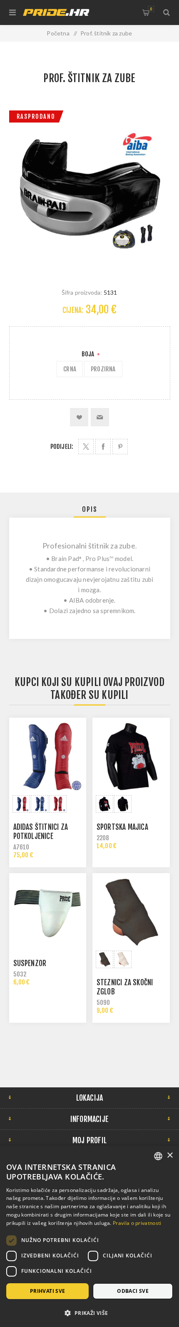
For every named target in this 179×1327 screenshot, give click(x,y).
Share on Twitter (86, 446)
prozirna (103, 369)
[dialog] (89, 1236)
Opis (89, 509)
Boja (89, 354)
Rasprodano (36, 116)
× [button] (170, 1155)
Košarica (151, 9)
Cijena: (72, 310)
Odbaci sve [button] (133, 1290)
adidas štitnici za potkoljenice (40, 832)
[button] (89, 1312)
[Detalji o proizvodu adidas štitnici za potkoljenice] (48, 756)
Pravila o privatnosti (137, 1223)
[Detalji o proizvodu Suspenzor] (48, 912)
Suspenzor (30, 963)
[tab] (89, 509)
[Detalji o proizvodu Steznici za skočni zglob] (131, 912)
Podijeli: (62, 447)
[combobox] (158, 1156)
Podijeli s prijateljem (100, 417)
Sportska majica (122, 827)
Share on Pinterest (120, 446)
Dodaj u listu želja (79, 417)
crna (69, 369)
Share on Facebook (103, 446)
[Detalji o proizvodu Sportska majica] (131, 756)
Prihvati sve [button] (47, 1290)
